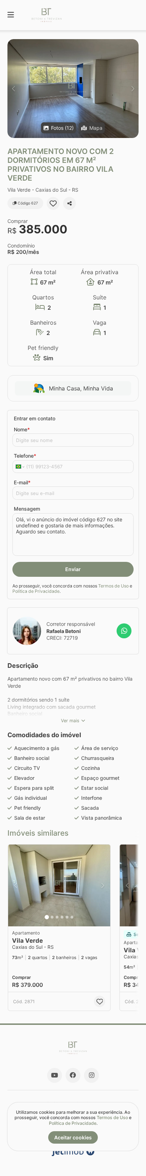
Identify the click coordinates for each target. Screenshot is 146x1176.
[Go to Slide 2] (52, 917)
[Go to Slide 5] (67, 917)
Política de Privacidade (36, 591)
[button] (73, 88)
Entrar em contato (34, 418)
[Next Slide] (133, 88)
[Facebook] (73, 1075)
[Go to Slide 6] (72, 917)
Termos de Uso (113, 586)
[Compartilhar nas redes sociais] (69, 203)
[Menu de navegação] (10, 15)
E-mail (22, 482)
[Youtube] (54, 1075)
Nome (22, 429)
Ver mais (70, 720)
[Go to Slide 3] (57, 917)
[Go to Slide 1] (47, 917)
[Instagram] (91, 1075)
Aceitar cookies (73, 1137)
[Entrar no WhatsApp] (124, 630)
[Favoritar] (53, 203)
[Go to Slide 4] (62, 917)
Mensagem (27, 509)
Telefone (25, 456)
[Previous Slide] (13, 88)
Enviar (73, 569)
